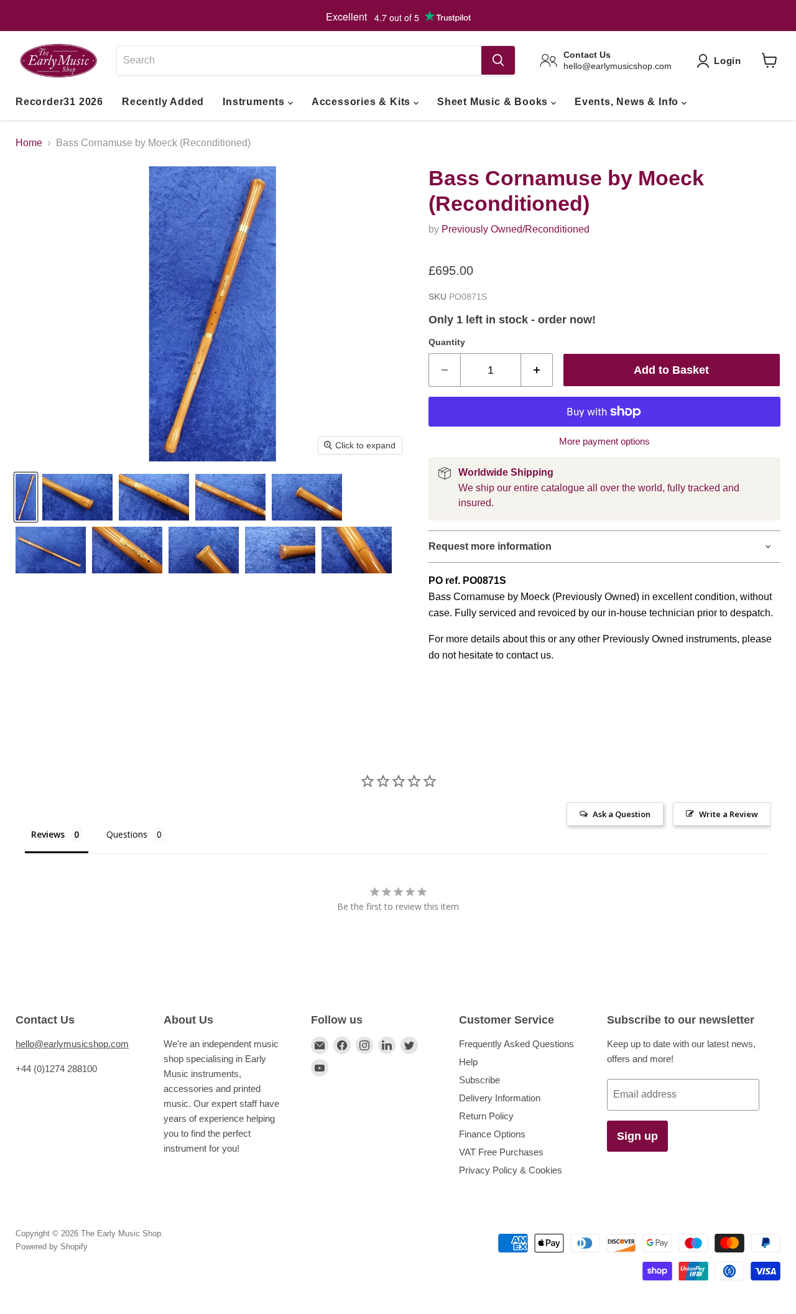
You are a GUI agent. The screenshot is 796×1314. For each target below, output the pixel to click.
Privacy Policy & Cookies (510, 1170)
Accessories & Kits (363, 101)
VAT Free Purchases (501, 1152)
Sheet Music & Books (494, 101)
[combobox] (299, 60)
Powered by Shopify (52, 1246)
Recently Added (163, 101)
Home (29, 142)
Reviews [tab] (48, 834)
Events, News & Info (628, 101)
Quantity (446, 342)
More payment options (604, 441)
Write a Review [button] (728, 814)
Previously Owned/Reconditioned (516, 229)
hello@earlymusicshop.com (72, 1044)
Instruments (255, 101)
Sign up (637, 1136)
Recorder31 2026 (59, 101)
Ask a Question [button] (621, 814)
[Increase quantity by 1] (537, 370)
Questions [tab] (126, 834)
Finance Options (492, 1134)
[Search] (498, 60)
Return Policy (486, 1116)
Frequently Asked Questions (516, 1044)
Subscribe (479, 1080)
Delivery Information (499, 1098)
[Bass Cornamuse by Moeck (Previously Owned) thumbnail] (25, 497)
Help (468, 1062)
